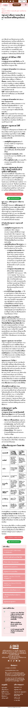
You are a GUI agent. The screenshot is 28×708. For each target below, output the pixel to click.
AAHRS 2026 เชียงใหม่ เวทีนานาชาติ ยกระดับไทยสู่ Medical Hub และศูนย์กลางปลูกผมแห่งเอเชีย (17, 616)
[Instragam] (5, 1)
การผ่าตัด (17, 700)
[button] (22, 1)
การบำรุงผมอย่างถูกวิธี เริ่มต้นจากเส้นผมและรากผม (17, 631)
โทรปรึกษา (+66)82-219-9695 (15, 194)
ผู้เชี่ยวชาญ (5, 692)
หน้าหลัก (4, 687)
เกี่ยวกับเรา (5, 689)
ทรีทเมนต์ (17, 698)
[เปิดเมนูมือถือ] (25, 4)
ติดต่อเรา (4, 696)
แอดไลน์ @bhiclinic (14, 198)
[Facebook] (2, 1)
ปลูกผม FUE (17, 689)
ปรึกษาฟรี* (17, 4)
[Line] (13, 1)
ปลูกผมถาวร (18, 687)
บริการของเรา (6, 694)
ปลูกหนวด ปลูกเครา (20, 692)
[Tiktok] (7, 1)
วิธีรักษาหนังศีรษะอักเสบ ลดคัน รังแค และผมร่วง (16, 624)
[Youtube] (10, 1)
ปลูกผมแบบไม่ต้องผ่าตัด (18, 695)
